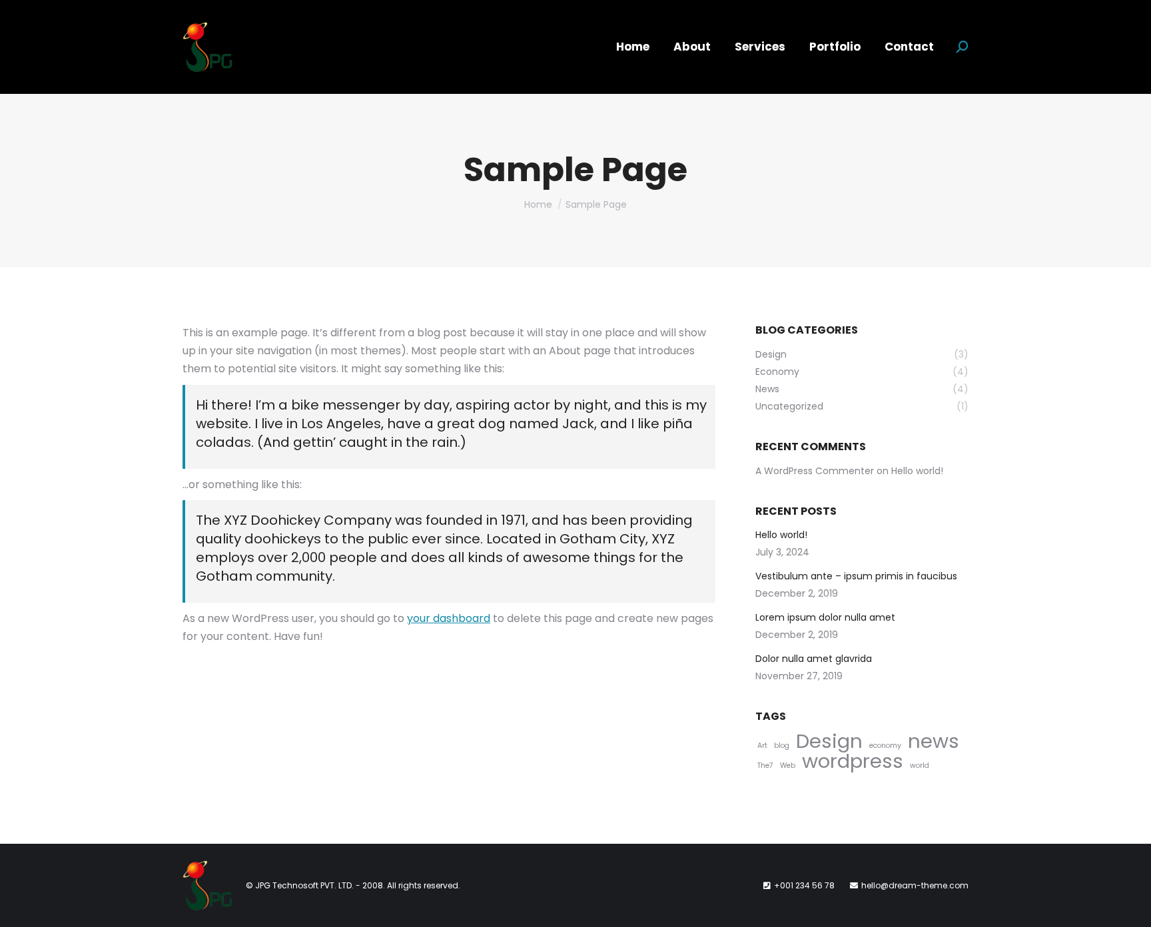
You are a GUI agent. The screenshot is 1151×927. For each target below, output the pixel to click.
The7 (765, 766)
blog (781, 746)
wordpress (852, 761)
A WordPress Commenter (814, 470)
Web (787, 766)
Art (762, 746)
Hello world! (917, 470)
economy (885, 746)
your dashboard (448, 618)
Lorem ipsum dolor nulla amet (825, 617)
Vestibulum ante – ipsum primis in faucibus (856, 576)
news (933, 741)
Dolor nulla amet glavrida (813, 658)
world (919, 766)
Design (829, 741)
